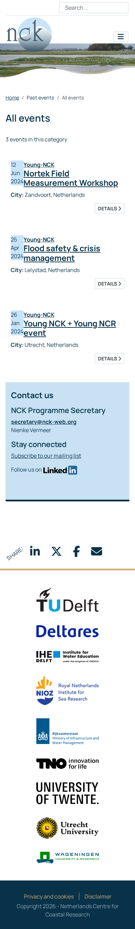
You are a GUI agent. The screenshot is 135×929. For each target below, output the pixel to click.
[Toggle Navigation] (120, 37)
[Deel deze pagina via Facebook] (77, 553)
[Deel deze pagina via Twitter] (56, 553)
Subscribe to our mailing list (46, 455)
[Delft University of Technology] (67, 599)
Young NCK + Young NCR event (70, 328)
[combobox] (93, 7)
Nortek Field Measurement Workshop (71, 178)
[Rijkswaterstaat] (67, 731)
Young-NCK (39, 164)
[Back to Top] (122, 916)
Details (108, 208)
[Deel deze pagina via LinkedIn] (35, 553)
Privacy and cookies (49, 896)
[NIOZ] (67, 690)
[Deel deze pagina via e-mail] (97, 553)
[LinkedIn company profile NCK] (60, 469)
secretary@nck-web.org (43, 422)
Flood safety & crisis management (62, 253)
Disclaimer (97, 896)
